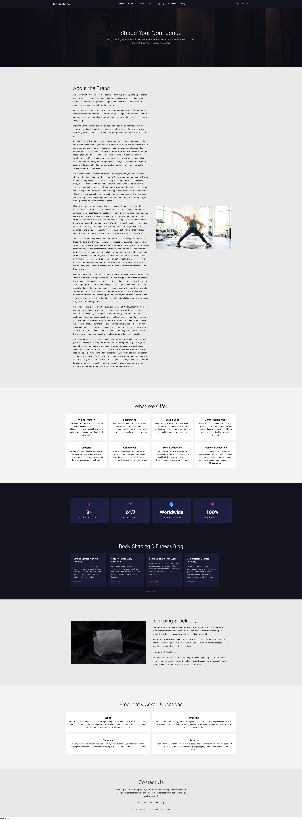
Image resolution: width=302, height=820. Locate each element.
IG (238, 3)
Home (121, 3)
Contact (141, 3)
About (130, 3)
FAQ (150, 3)
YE (157, 802)
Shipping (160, 3)
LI (247, 3)
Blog (183, 3)
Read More (78, 582)
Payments (172, 3)
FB (243, 3)
